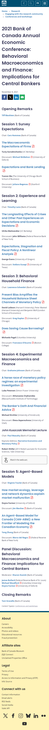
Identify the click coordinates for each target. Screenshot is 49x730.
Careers (5, 624)
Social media (7, 705)
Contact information (11, 694)
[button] (4, 97)
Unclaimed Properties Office (14, 658)
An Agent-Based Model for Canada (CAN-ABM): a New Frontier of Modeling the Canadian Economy (21, 521)
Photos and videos (10, 631)
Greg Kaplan (18, 318)
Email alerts (7, 698)
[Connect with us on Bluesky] (28, 717)
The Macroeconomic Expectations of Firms (16, 144)
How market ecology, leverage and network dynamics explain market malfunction (23, 494)
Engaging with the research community (24, 14)
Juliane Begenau (20, 184)
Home (4, 11)
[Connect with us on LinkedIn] (36, 717)
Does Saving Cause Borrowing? (23, 328)
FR (38, 3)
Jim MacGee (18, 508)
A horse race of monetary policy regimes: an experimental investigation (24, 381)
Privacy (5, 674)
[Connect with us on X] (6, 717)
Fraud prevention (9, 638)
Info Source (7, 681)
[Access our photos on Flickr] (43, 717)
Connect (7, 654)
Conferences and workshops (18, 16)
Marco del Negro (20, 537)
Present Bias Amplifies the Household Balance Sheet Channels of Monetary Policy (21, 298)
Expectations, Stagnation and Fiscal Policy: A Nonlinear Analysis (22, 250)
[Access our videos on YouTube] (24, 725)
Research (15, 11)
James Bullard (8, 580)
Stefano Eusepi (20, 264)
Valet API (6, 708)
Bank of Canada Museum (13, 651)
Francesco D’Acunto (22, 342)
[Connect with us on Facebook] (13, 717)
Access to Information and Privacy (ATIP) (20, 678)
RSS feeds (6, 701)
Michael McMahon (21, 157)
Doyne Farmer (8, 586)
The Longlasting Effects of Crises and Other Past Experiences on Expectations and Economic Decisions (24, 220)
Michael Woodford (10, 583)
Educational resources (12, 634)
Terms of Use (8, 671)
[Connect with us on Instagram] (21, 717)
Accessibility (7, 627)
